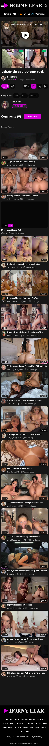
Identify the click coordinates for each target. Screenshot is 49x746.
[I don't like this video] (12, 86)
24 (7, 86)
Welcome (14, 720)
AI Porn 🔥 (17, 14)
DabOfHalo (16, 102)
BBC (24, 96)
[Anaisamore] (3, 503)
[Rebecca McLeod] (3, 299)
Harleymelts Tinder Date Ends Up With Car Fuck (27, 571)
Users (25, 728)
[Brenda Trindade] (3, 333)
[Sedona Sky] (3, 265)
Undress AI (40, 14)
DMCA (43, 728)
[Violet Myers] (3, 367)
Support (40, 720)
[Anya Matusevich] (3, 537)
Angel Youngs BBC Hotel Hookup (21, 162)
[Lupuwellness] (3, 606)
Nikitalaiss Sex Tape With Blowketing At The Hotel (25, 673)
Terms (5, 724)
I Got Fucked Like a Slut (11, 230)
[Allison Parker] (3, 640)
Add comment (32, 116)
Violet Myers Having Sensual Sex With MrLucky (27, 366)
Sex (16, 96)
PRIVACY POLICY (34, 724)
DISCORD (25, 732)
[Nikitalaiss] (3, 674)
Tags (12, 724)
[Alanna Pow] (3, 401)
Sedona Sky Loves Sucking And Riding (23, 264)
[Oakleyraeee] (3, 197)
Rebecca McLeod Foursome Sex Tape (23, 298)
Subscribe (20, 106)
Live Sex (7, 14)
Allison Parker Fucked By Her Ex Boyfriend (25, 639)
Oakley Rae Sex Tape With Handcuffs (22, 196)
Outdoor (33, 96)
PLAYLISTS (21, 724)
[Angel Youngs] (3, 163)
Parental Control (12, 728)
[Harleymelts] (3, 572)
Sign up (24, 720)
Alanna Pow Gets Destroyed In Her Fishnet (25, 400)
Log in (32, 720)
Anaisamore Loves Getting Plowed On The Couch (25, 503)
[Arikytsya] (3, 435)
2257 (45, 724)
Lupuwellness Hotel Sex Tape (19, 605)
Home (6, 720)
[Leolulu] (3, 469)
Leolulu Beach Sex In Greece (19, 469)
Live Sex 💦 (29, 14)
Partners (34, 728)
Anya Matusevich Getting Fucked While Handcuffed (23, 537)
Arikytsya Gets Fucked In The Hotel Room (24, 434)
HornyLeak (20, 743)
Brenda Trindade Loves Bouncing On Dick (25, 332)
